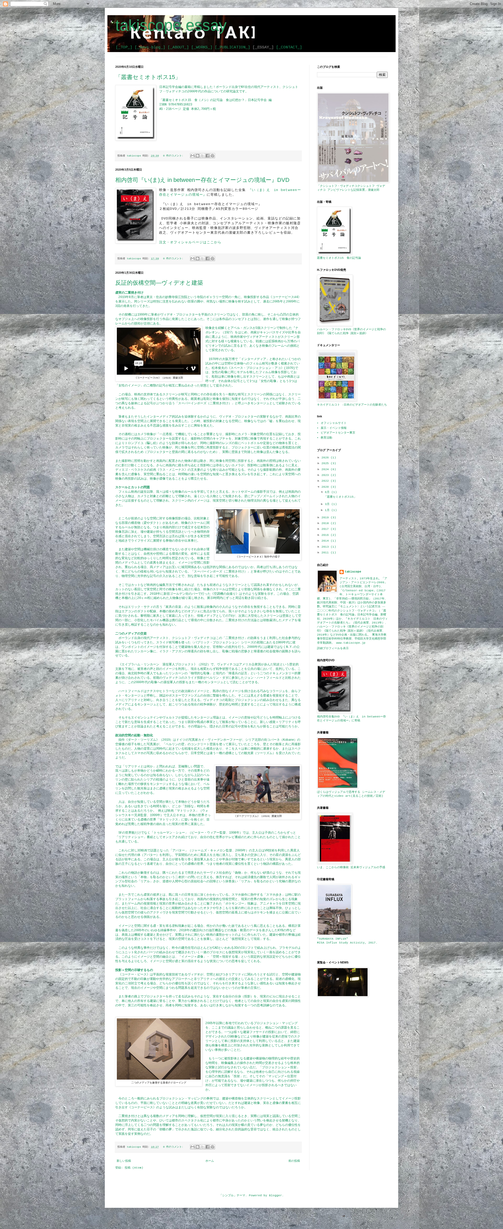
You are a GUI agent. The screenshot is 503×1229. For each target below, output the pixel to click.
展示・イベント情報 (334, 428)
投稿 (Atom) (134, 1167)
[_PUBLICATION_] (232, 47)
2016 (326, 535)
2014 (326, 540)
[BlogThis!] (197, 155)
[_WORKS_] (201, 47)
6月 (328, 492)
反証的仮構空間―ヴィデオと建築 (159, 282)
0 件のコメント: (174, 155)
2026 (326, 457)
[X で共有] (202, 155)
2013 (326, 546)
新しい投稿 (124, 1161)
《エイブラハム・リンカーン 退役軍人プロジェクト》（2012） (164, 664)
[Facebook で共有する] (207, 155)
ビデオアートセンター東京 (338, 432)
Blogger (275, 1195)
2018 (326, 523)
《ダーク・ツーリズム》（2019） (149, 740)
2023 (326, 475)
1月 (328, 510)
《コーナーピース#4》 (285, 297)
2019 (326, 517)
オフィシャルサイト (334, 423)
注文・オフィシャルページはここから (190, 242)
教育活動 (326, 437)
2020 (326, 487)
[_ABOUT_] (178, 47)
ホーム (209, 1161)
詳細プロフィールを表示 (333, 648)
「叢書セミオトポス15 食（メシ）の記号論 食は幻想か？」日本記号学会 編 (215, 100)
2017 (326, 529)
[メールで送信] (192, 155)
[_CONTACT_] (289, 47)
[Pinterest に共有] (212, 155)
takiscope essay (171, 25)
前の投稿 (294, 1161)
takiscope (353, 571)
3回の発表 (122, 306)
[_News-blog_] (150, 47)
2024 (326, 469)
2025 (326, 463)
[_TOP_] (124, 47)
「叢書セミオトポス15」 (148, 77)
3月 (328, 504)
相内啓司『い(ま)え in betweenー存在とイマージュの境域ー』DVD (202, 180)
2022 (326, 480)
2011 (326, 552)
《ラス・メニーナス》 (172, 470)
